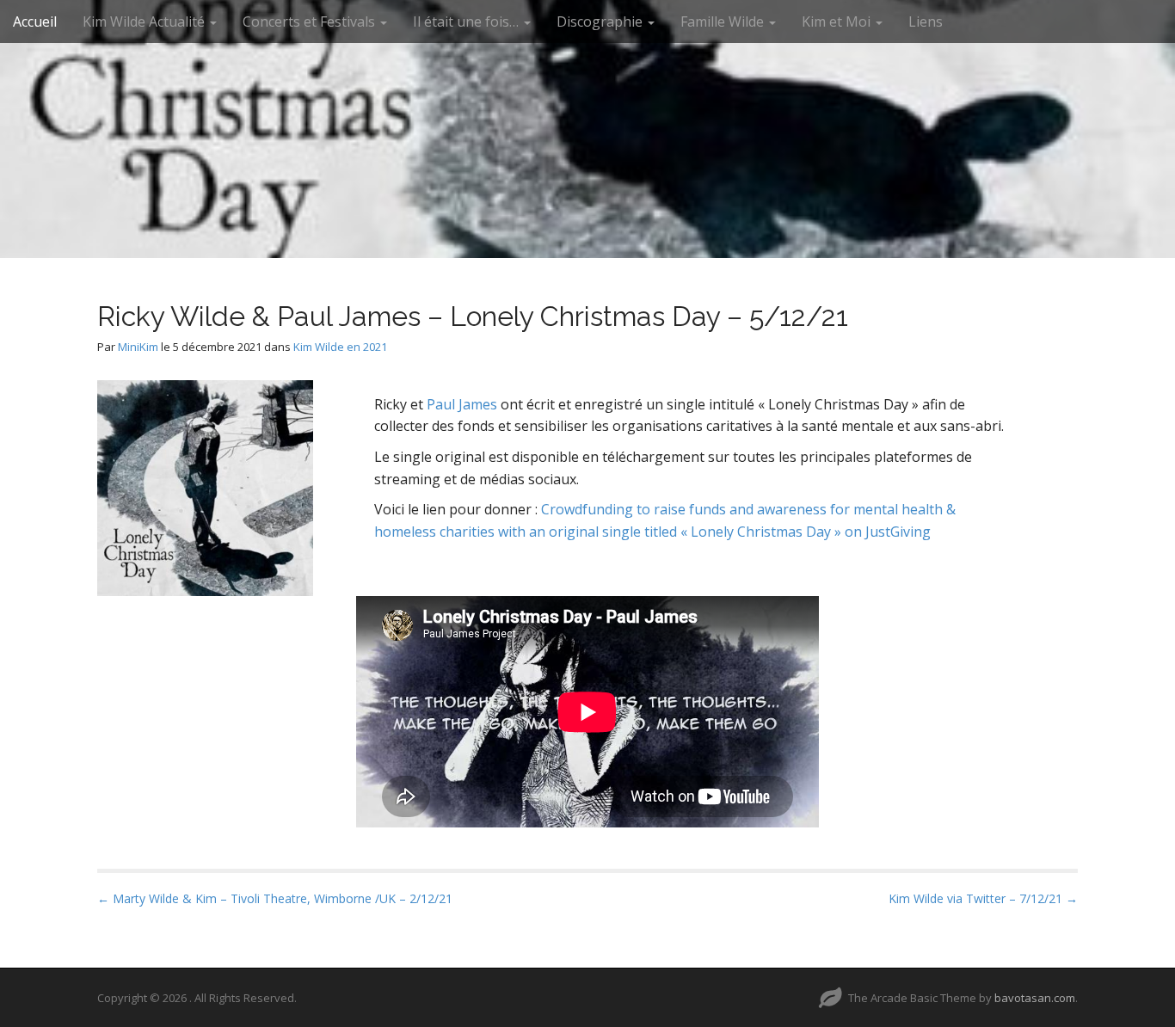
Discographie (601, 21)
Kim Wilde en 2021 (340, 346)
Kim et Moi (838, 21)
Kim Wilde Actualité (145, 21)
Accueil (35, 21)
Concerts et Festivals (310, 21)
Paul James (462, 404)
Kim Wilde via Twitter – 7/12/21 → (983, 898)
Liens (925, 21)
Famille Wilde (723, 21)
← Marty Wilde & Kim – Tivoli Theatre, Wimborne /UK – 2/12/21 (274, 898)
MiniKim (138, 346)
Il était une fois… (467, 21)
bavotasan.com (1034, 997)
